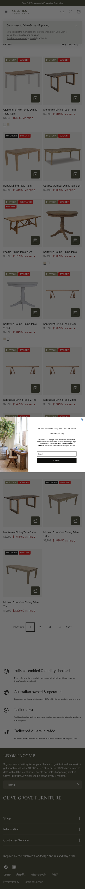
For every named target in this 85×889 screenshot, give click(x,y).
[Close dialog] (82, 419)
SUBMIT (56, 461)
